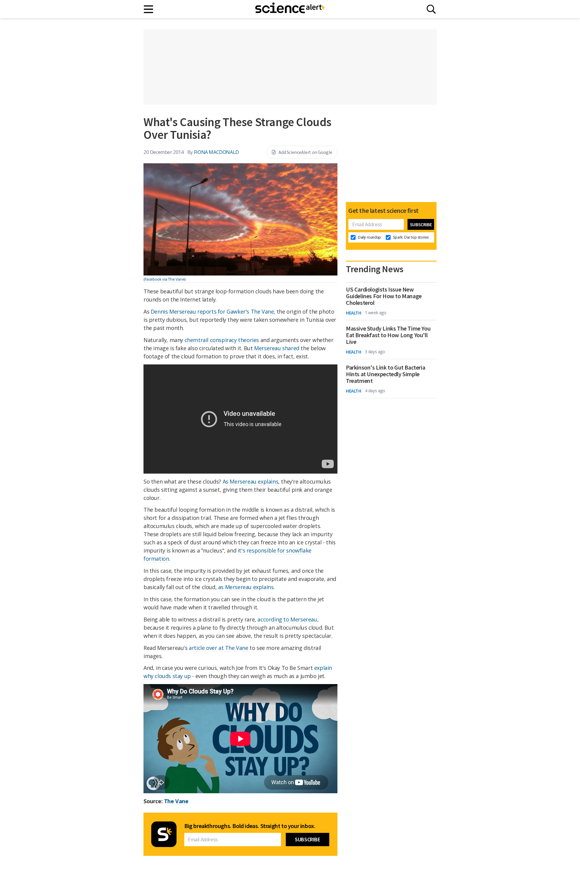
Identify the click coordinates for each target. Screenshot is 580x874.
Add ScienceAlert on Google (305, 152)
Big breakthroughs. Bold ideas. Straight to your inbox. (249, 826)
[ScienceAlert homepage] (290, 9)
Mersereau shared (276, 348)
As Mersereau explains (251, 481)
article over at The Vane (218, 647)
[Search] (431, 9)
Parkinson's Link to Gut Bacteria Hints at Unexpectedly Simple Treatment (385, 374)
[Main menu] (148, 9)
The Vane (176, 801)
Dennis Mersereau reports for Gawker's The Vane (212, 311)
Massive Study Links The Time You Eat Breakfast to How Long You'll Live (388, 335)
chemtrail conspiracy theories (222, 340)
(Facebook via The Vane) (164, 279)
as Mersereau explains (246, 587)
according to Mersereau (287, 619)
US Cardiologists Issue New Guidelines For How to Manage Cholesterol (384, 296)
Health (353, 313)
